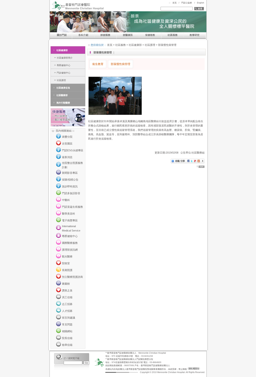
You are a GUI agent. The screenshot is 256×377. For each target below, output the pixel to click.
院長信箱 (67, 338)
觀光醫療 (67, 256)
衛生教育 (97, 64)
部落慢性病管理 (120, 64)
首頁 (174, 3)
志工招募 (67, 304)
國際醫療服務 (70, 242)
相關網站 (67, 331)
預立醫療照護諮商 (72, 276)
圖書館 (66, 283)
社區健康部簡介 (65, 57)
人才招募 (67, 310)
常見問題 (67, 324)
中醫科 (66, 200)
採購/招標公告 (70, 179)
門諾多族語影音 (71, 193)
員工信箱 (67, 297)
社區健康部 (62, 50)
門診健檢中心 (63, 72)
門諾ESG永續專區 (72, 150)
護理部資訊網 (70, 249)
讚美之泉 (67, 290)
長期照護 (67, 270)
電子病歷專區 (70, 220)
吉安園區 (67, 143)
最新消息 (67, 157)
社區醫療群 (62, 95)
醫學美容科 (68, 213)
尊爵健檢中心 (63, 65)
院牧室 (66, 263)
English (200, 3)
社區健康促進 (63, 87)
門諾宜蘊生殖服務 (72, 206)
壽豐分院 (67, 136)
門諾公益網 (186, 3)
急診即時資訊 (70, 186)
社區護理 (61, 80)
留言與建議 (68, 317)
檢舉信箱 (67, 344)
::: (169, 3)
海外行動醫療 (63, 102)
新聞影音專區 (70, 172)
